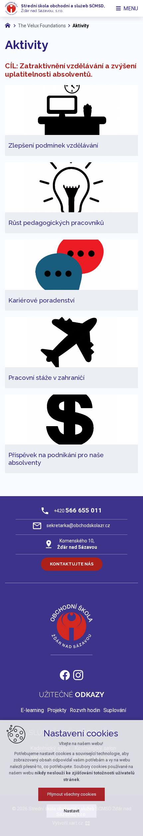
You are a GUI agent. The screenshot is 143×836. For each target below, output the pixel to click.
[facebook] (65, 674)
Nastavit (71, 810)
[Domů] (9, 24)
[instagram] (78, 674)
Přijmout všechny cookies (71, 794)
